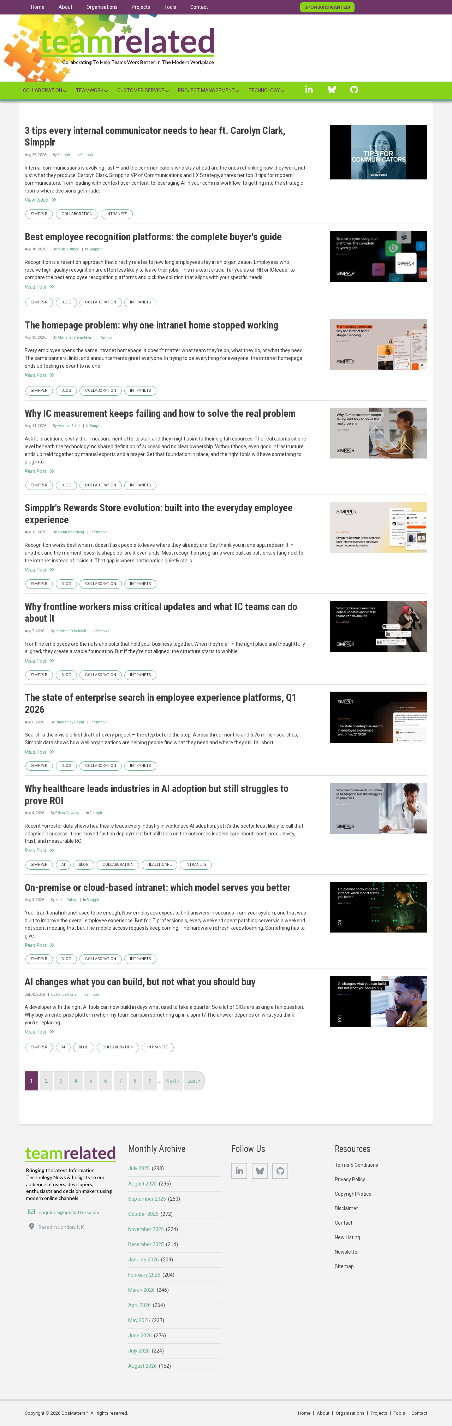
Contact (343, 1223)
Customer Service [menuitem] (140, 90)
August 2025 (142, 1184)
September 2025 (147, 1199)
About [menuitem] (65, 7)
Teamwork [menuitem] (89, 90)
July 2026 (139, 1351)
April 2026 (139, 1305)
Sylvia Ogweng (67, 813)
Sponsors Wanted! (327, 7)
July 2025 (139, 1168)
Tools (399, 1413)
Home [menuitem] (37, 7)
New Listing (347, 1237)
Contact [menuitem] (199, 7)
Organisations (350, 1413)
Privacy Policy (350, 1179)
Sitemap (344, 1266)
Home (304, 1413)
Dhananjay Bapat (69, 722)
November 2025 (146, 1229)
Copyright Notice (353, 1194)
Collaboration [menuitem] (42, 90)
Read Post (35, 287)
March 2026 (141, 1290)
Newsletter (347, 1252)
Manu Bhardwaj (71, 532)
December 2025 (146, 1244)
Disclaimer (346, 1208)
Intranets (116, 214)
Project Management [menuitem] (206, 90)
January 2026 (143, 1259)
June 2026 (140, 1335)
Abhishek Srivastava (74, 337)
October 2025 (143, 1214)
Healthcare (159, 864)
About (323, 1413)
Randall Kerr (66, 994)
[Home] (127, 40)
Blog (66, 302)
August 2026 (142, 1366)
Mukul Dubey (68, 249)
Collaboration (77, 214)
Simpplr (64, 155)
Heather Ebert (69, 426)
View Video (36, 200)
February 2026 (144, 1275)
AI (63, 864)
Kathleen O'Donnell (70, 631)
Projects (379, 1413)
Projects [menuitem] (141, 7)
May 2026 (139, 1320)
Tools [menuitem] (170, 7)
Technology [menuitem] (264, 90)
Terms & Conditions (356, 1165)
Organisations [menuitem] (102, 7)
